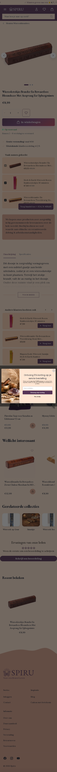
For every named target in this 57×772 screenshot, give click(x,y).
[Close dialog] (54, 370)
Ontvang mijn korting (37, 392)
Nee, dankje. (37, 396)
